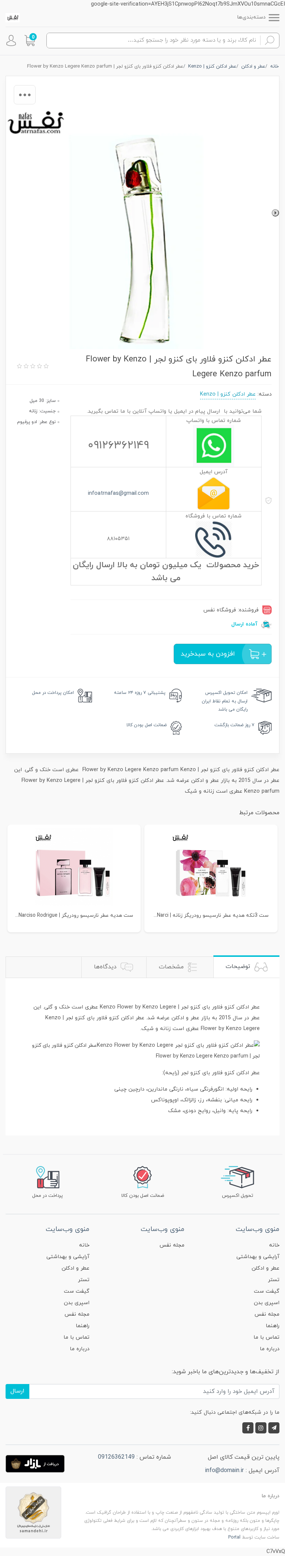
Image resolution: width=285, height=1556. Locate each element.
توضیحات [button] (239, 966)
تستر (273, 1280)
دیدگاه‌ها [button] (106, 967)
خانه (274, 1245)
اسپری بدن (266, 1303)
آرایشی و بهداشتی (257, 1257)
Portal (234, 1537)
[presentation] (275, 213)
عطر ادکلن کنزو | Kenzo (228, 394)
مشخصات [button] (172, 967)
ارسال (17, 1391)
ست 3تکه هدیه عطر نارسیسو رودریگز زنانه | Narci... (211, 915)
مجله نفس (267, 1314)
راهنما (272, 1326)
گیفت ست (266, 1291)
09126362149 (116, 1457)
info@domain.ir (224, 1470)
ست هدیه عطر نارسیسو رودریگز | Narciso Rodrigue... (74, 915)
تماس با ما (266, 1337)
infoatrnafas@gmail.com (118, 493)
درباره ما (269, 1349)
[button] (29, 40)
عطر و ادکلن (265, 1268)
